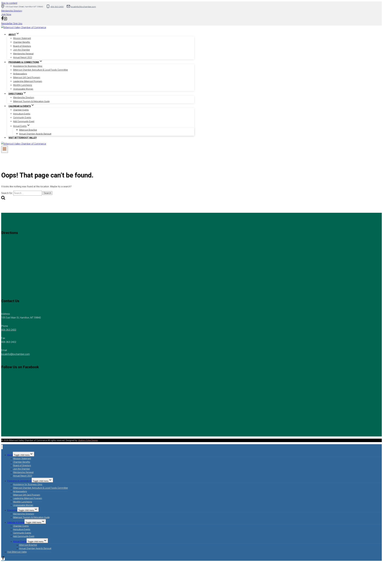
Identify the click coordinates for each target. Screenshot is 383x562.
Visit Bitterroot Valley (23, 138)
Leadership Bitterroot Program (27, 81)
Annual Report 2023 (22, 57)
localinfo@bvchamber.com (15, 354)
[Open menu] (4, 149)
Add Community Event (23, 121)
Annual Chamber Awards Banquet (35, 134)
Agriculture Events (21, 114)
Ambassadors (20, 74)
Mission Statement (22, 38)
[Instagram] (5, 19)
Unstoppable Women (23, 89)
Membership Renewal (23, 53)
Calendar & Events (16, 522)
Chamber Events (21, 110)
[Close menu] (2, 446)
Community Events (22, 117)
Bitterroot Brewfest (28, 130)
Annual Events (20, 541)
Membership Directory (11, 11)
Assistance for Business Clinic (27, 66)
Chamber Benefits (21, 42)
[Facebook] (2, 19)
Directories (12, 510)
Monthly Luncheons (22, 85)
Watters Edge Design (88, 440)
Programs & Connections (19, 481)
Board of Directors (22, 46)
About (10, 455)
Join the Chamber (21, 50)
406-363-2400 (8, 329)
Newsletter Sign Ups (11, 23)
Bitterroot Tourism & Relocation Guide (31, 101)
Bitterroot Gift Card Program (26, 77)
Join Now (6, 14)
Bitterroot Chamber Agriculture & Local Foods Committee (40, 70)
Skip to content (9, 3)
